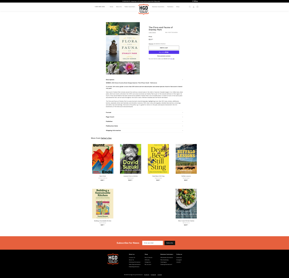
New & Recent (148, 257)
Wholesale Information (167, 257)
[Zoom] (123, 48)
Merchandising (164, 260)
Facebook (179, 257)
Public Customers (130, 6)
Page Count (110, 117)
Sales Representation (135, 264)
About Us (119, 6)
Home (111, 6)
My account (148, 264)
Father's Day (106, 138)
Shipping (151, 43)
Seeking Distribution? (166, 264)
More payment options (163, 56)
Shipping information (113, 130)
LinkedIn (178, 262)
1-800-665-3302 (100, 6)
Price (150, 36)
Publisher (109, 121)
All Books (147, 260)
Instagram (179, 260)
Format (108, 112)
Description (110, 80)
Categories (148, 262)
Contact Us (132, 257)
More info (157, 1)
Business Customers (158, 6)
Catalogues (164, 262)
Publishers (170, 6)
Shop (177, 6)
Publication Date (112, 126)
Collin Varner (152, 32)
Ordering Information (134, 262)
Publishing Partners (134, 266)
